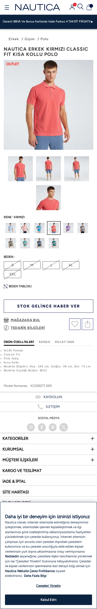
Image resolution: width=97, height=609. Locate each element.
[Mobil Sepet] (89, 7)
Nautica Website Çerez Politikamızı (30, 571)
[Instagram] (31, 427)
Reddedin (12, 556)
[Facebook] (42, 427)
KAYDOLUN (53, 397)
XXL (12, 274)
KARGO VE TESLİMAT (22, 470)
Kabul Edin (48, 600)
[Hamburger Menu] (7, 7)
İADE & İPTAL (14, 481)
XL (71, 265)
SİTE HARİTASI (15, 492)
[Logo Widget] (37, 7)
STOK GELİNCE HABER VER (48, 306)
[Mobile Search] (81, 7)
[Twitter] (63, 427)
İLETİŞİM (53, 407)
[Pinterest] (52, 427)
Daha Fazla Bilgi (35, 576)
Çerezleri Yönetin (48, 586)
